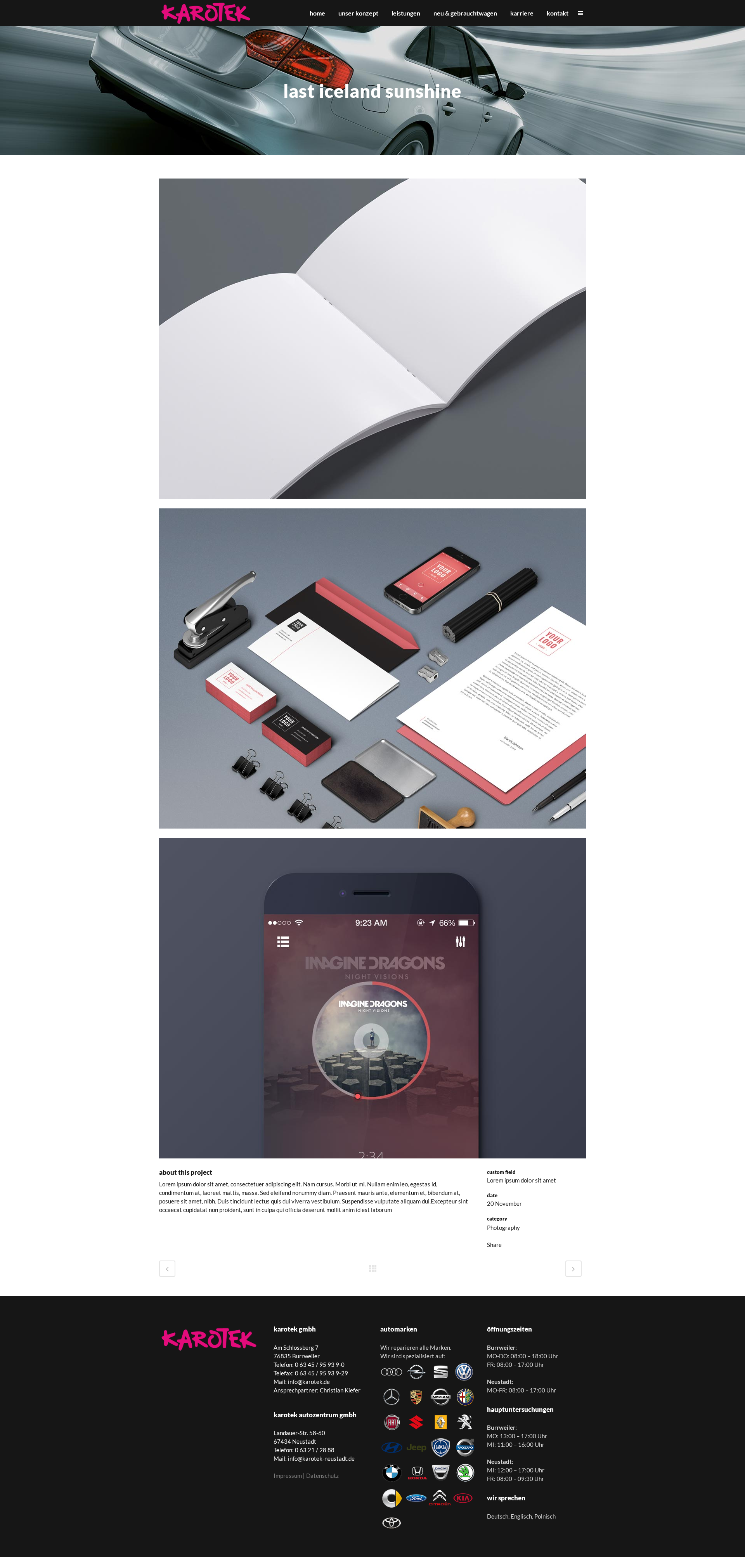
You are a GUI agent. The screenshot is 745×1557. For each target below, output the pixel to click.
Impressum (288, 1475)
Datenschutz (322, 1475)
